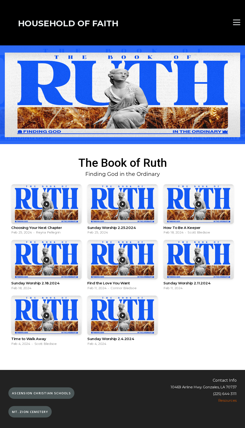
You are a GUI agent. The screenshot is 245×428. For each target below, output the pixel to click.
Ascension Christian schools (41, 393)
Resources (227, 400)
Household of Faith (68, 23)
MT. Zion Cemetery (30, 412)
